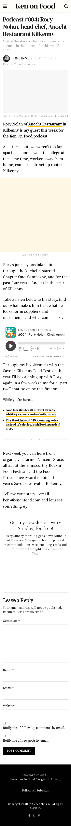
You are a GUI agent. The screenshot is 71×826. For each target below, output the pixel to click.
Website (8, 706)
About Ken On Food (34, 775)
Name (8, 670)
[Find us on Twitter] (34, 816)
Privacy (55, 779)
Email (8, 688)
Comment (11, 621)
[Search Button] (66, 6)
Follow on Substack (35, 790)
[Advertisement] (35, 215)
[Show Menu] (5, 6)
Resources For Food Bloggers (28, 779)
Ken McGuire (23, 58)
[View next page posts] (39, 439)
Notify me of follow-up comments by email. (34, 728)
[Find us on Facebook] (29, 816)
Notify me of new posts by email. (26, 740)
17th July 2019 (47, 58)
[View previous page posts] (32, 439)
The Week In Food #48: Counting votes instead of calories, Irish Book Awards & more (33, 424)
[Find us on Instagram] (39, 816)
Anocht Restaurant (45, 123)
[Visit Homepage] (35, 6)
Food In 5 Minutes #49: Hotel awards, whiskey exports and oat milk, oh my (31, 412)
